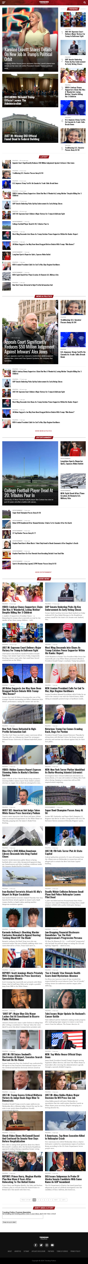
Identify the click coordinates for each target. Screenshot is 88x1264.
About (10, 1251)
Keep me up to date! (9, 1222)
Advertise (17, 1251)
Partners (51, 1251)
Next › (56, 1200)
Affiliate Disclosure (38, 1251)
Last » (64, 1200)
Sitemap (26, 1251)
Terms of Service (62, 1251)
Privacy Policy (75, 1251)
